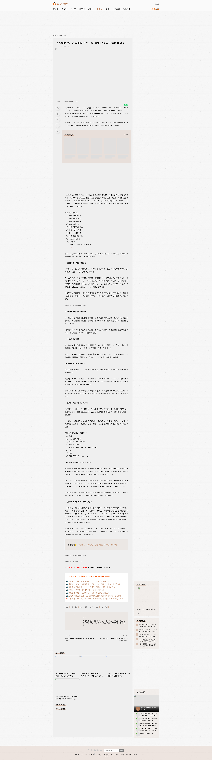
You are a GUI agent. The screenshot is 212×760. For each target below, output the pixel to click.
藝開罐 (82, 9)
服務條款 (98, 754)
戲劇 (65, 35)
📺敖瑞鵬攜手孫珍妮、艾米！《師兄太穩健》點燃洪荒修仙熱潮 (90, 587)
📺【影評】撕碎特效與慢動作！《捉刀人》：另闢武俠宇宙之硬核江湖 (93, 584)
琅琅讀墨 (127, 9)
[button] (57, 120)
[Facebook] (57, 108)
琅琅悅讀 (55, 35)
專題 (107, 9)
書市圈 (73, 9)
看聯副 (64, 9)
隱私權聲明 (109, 754)
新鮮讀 (55, 9)
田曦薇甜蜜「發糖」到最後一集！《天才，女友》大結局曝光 (92, 675)
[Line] (57, 114)
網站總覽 (135, 754)
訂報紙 (122, 754)
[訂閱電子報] (154, 9)
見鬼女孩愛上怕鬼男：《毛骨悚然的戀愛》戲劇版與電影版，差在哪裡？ (66, 698)
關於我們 (128, 754)
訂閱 (121, 750)
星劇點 (99, 9)
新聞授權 (91, 754)
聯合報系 (116, 754)
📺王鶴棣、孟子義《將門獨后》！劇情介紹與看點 (85, 590)
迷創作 (91, 9)
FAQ (82, 754)
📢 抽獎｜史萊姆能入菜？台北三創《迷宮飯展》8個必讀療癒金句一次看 (94, 598)
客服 (86, 754)
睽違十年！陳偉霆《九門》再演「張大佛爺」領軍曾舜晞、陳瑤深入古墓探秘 (148, 630)
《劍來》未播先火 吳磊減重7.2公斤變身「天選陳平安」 (118, 675)
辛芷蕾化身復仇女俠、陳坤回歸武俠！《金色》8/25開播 (66, 675)
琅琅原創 (116, 9)
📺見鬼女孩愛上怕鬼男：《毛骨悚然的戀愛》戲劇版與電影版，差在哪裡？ (94, 596)
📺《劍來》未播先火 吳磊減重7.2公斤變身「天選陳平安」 (88, 581)
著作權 (103, 754)
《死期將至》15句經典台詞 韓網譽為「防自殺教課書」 (98, 545)
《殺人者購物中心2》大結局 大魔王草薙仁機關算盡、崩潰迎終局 (148, 645)
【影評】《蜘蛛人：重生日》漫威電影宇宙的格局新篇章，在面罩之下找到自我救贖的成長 (148, 635)
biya (68, 46)
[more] (126, 134)
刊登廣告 (77, 754)
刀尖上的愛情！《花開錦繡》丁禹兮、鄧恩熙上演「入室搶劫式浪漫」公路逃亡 (148, 640)
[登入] (156, 4)
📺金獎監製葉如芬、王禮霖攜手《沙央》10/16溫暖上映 (88, 593)
